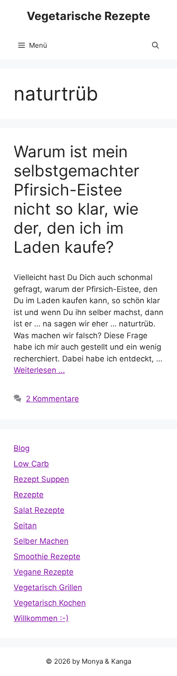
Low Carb (31, 463)
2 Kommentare (52, 398)
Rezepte (29, 494)
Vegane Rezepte (44, 571)
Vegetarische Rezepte (88, 16)
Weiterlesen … (39, 370)
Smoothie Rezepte (47, 556)
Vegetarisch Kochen (50, 602)
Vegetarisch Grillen (48, 587)
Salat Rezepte (39, 510)
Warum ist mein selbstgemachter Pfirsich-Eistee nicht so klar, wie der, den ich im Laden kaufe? (76, 199)
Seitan (25, 525)
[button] (155, 45)
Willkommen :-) (41, 618)
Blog (22, 448)
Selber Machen (41, 541)
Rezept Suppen (41, 479)
